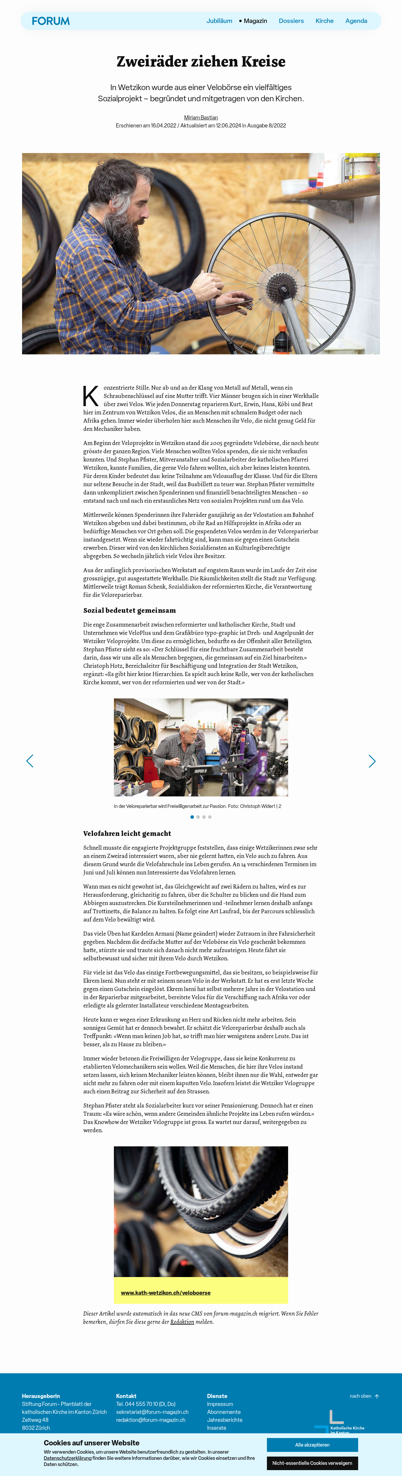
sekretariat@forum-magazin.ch (152, 1412)
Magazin (255, 20)
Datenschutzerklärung (68, 1458)
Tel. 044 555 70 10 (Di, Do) (145, 1404)
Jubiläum (219, 20)
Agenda (356, 20)
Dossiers (291, 20)
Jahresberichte (224, 1420)
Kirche (325, 20)
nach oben (360, 1396)
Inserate (216, 1427)
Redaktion (182, 1322)
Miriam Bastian (201, 117)
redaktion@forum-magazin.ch (150, 1420)
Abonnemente (224, 1412)
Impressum (220, 1404)
